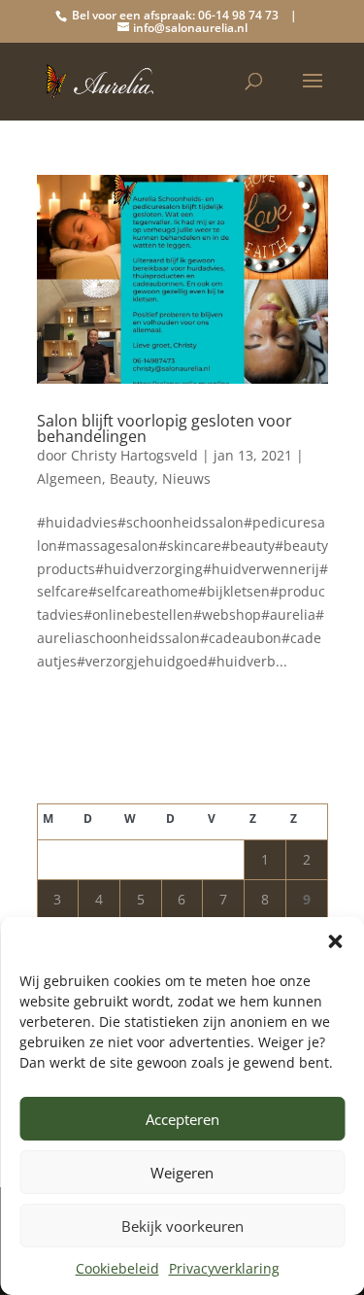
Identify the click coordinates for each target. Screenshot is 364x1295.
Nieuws (186, 478)
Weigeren (182, 1172)
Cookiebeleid (117, 1268)
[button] (335, 941)
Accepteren (182, 1119)
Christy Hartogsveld (134, 455)
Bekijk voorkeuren (182, 1226)
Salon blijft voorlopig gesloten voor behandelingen (164, 428)
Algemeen (69, 478)
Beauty (132, 478)
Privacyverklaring (224, 1268)
